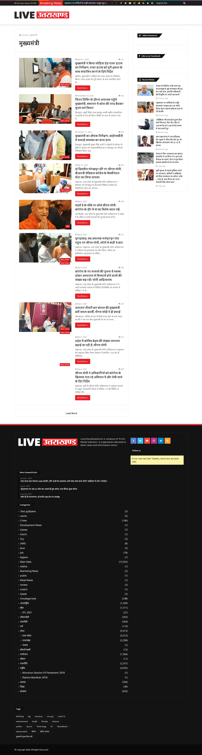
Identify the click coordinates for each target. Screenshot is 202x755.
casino (23, 516)
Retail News (26, 580)
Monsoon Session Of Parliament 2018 (43, 672)
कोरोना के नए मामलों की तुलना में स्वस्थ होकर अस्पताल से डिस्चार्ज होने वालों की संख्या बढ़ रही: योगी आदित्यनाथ (98, 275)
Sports (29, 726)
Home (24, 34)
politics (19, 726)
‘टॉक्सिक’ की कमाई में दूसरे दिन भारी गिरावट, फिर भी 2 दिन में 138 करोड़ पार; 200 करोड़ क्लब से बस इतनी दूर (169, 124)
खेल (22, 607)
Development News (31, 525)
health (34, 721)
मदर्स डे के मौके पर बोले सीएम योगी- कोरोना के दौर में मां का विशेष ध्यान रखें (97, 207)
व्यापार (23, 682)
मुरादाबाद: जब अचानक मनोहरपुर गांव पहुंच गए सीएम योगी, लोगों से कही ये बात (99, 240)
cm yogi (50, 716)
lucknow (55, 721)
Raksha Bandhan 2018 (34, 677)
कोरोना (33, 731)
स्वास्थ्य (23, 691)
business (39, 716)
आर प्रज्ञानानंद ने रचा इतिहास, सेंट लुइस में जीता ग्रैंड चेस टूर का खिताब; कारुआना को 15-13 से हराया (169, 141)
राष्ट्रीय (22, 668)
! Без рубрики (28, 511)
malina (23, 566)
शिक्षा (22, 686)
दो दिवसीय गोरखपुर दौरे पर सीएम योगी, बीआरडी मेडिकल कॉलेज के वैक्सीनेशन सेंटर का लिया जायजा (98, 173)
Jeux (22, 548)
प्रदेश (22, 630)
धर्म (21, 626)
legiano (24, 557)
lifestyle (44, 721)
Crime (23, 520)
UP (51, 726)
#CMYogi (20, 716)
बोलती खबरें (25, 649)
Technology (41, 726)
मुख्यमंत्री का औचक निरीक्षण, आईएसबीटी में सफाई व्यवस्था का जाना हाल (99, 138)
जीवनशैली (24, 617)
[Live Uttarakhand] (41, 15)
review (23, 584)
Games (24, 529)
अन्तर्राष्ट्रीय (24, 603)
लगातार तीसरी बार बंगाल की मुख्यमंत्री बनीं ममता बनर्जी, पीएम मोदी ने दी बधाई (97, 310)
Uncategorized (28, 598)
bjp (29, 716)
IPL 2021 (27, 612)
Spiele (23, 594)
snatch (23, 589)
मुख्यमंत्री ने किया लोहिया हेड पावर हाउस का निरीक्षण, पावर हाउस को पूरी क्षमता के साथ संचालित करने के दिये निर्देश (98, 67)
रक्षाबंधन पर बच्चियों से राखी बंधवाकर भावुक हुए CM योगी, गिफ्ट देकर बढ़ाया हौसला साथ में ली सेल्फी (169, 107)
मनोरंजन (24, 654)
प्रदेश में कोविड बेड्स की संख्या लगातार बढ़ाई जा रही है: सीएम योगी (97, 343)
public (23, 575)
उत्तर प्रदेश (26, 635)
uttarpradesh (21, 731)
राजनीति (23, 663)
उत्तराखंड (26, 640)
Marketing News (29, 571)
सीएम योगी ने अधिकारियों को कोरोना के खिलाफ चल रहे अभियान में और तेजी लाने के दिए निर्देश (98, 377)
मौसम (22, 658)
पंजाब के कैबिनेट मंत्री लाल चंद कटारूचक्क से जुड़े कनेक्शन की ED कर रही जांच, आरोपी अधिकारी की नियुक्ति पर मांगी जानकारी (169, 90)
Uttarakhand (62, 726)
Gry (22, 538)
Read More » (82, 88)
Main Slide (25, 561)
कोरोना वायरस (44, 731)
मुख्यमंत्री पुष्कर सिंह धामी (24, 736)
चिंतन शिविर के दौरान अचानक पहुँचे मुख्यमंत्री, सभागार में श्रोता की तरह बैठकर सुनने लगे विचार (99, 104)
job (22, 552)
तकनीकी (24, 621)
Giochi (23, 534)
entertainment (22, 721)
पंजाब (25, 645)
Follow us (136, 450)
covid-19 (61, 716)
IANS (23, 543)
